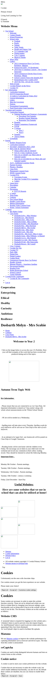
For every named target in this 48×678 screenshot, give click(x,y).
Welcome (13, 33)
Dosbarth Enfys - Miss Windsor (25, 216)
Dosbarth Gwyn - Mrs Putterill (25, 238)
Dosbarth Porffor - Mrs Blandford (26, 224)
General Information (17, 98)
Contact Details (15, 35)
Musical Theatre (20, 57)
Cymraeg (17, 128)
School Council (15, 272)
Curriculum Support (17, 112)
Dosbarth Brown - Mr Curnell (24, 244)
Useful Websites (15, 274)
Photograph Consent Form (19, 171)
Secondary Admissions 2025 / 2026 (22, 147)
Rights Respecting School (19, 270)
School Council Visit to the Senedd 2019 (28, 78)
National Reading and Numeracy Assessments (30, 114)
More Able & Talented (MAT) (20, 149)
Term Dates (14, 195)
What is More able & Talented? (25, 151)
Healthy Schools (15, 262)
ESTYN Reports (20, 191)
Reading (17, 122)
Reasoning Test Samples (27, 120)
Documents (14, 189)
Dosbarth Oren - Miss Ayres (24, 220)
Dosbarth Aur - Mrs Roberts (24, 218)
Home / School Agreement (19, 207)
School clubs (14, 39)
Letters (12, 100)
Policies (12, 104)
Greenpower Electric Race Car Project (23, 260)
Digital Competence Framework (25, 124)
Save (20, 676)
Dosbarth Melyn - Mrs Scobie (24, 228)
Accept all (13, 590)
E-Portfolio (14, 138)
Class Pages (14, 214)
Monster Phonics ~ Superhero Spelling (23, 264)
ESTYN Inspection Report (19, 94)
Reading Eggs (15, 268)
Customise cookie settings (27, 590)
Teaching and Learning (13, 110)
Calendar (13, 187)
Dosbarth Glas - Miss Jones (24, 230)
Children (8, 209)
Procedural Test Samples (27, 116)
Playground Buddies (17, 266)
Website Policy (10, 556)
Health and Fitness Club (22, 49)
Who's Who (14, 59)
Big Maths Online (16, 212)
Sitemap (8, 551)
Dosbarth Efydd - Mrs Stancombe (26, 242)
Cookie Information (12, 554)
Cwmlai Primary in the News (20, 86)
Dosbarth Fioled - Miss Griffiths (25, 222)
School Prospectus (16, 37)
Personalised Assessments (19, 106)
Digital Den (14, 254)
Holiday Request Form (18, 143)
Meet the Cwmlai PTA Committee (26, 179)
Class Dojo (14, 169)
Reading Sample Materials (28, 118)
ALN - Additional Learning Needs (22, 163)
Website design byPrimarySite (16, 563)
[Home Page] (2, 4)
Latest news (14, 183)
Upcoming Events (20, 177)
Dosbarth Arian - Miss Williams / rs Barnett (29, 236)
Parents (7, 141)
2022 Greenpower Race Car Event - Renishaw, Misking (27, 64)
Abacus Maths (19, 136)
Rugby (16, 43)
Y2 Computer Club (21, 51)
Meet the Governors (17, 102)
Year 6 (21, 132)
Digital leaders (19, 53)
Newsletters (14, 185)
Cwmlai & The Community (19, 278)
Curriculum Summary (17, 92)
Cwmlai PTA (14, 175)
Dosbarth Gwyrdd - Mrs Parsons (25, 240)
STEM (16, 126)
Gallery (12, 61)
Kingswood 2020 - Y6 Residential (26, 68)
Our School (9, 31)
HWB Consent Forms (17, 173)
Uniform (13, 197)
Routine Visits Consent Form (20, 205)
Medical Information (17, 203)
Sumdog (17, 134)
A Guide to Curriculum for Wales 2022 (23, 96)
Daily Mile (13, 252)
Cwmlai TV (14, 88)
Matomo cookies (12, 639)
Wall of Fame (14, 84)
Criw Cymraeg (19, 55)
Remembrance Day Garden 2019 (26, 80)
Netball (16, 45)
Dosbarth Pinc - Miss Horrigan (25, 226)
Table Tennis (18, 47)
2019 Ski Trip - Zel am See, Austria (26, 82)
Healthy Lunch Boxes (17, 201)
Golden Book (14, 258)
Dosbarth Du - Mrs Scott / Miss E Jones (28, 234)
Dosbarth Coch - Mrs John (23, 232)
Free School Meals (16, 199)
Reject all (5, 590)
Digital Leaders (15, 256)
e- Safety (13, 193)
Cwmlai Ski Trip (16, 248)
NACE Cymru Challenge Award (25, 153)
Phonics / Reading (16, 167)
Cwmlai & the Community (14, 276)
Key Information (11, 90)
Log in (7, 283)
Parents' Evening (16, 165)
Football (17, 41)
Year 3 (21, 130)
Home (7, 331)
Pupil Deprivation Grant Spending (22, 108)
